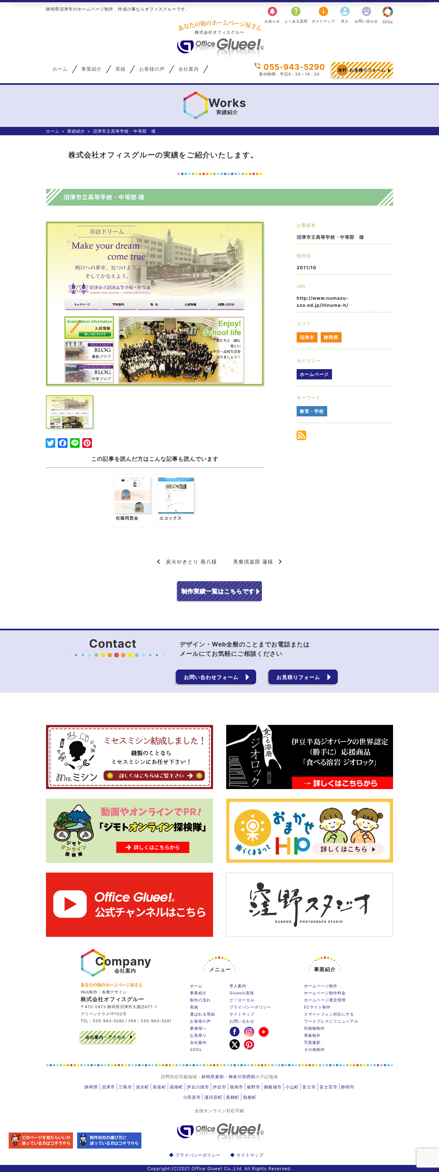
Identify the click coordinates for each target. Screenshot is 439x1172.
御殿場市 (273, 1086)
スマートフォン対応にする (329, 1014)
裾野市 (253, 1086)
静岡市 (347, 1086)
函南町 (176, 1086)
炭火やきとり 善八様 (191, 561)
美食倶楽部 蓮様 (253, 561)
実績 (120, 69)
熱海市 (236, 1086)
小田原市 (192, 1097)
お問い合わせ (366, 14)
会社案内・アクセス (105, 1037)
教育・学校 (312, 411)
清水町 (142, 1086)
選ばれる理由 (202, 1014)
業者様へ (198, 1028)
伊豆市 (219, 1086)
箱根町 (249, 1097)
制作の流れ (200, 1000)
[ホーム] (219, 56)
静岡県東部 (213, 1076)
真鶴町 (232, 1097)
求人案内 (237, 985)
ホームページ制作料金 (325, 992)
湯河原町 (213, 1097)
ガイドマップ (323, 14)
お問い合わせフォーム (211, 677)
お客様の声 (152, 69)
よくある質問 (296, 14)
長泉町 (159, 1086)
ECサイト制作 (317, 1007)
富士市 (309, 1086)
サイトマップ (242, 1014)
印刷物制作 (314, 1028)
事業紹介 (91, 69)
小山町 (292, 1086)
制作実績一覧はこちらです (218, 591)
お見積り (198, 1035)
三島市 (125, 1086)
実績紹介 (76, 131)
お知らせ (272, 14)
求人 (345, 14)
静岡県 (331, 337)
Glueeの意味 (241, 992)
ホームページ (314, 374)
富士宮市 (328, 1086)
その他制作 (314, 1049)
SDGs (387, 22)
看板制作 (312, 1035)
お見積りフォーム (362, 70)
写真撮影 (312, 1042)
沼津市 (307, 337)
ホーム (60, 69)
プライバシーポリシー (250, 1007)
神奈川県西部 (241, 1076)
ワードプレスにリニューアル (331, 1021)
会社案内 (188, 69)
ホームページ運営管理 (325, 1000)
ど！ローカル (242, 1000)
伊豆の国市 (198, 1086)
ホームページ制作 (320, 985)
